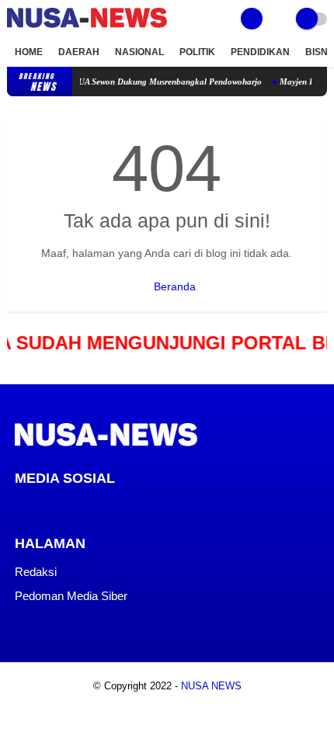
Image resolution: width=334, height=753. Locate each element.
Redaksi (36, 571)
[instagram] (103, 506)
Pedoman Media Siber (71, 595)
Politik (197, 52)
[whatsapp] (61, 506)
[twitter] (40, 506)
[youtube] (124, 506)
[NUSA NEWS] (87, 28)
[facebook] (19, 506)
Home (29, 52)
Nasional (139, 52)
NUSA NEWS (211, 686)
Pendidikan (260, 52)
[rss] (145, 506)
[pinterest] (82, 506)
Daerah (78, 52)
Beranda (173, 286)
